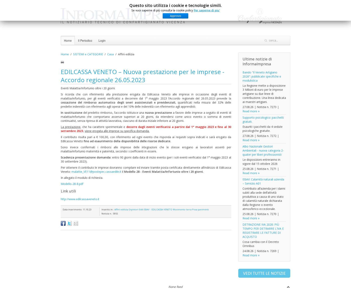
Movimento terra (182, 209)
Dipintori (133, 209)
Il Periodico (85, 40)
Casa (110, 54)
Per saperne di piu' (207, 10)
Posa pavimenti (200, 209)
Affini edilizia (121, 209)
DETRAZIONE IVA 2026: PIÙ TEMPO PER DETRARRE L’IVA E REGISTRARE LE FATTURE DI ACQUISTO (263, 231)
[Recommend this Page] (75, 223)
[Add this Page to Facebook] (63, 223)
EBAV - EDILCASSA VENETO (158, 209)
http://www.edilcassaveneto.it (80, 199)
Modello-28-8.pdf (72, 184)
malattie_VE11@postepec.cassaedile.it (96, 172)
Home (68, 40)
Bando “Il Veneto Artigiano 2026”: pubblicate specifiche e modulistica (262, 76)
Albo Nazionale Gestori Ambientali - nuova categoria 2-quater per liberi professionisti (263, 150)
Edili (141, 209)
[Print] (62, 62)
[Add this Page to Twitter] (69, 223)
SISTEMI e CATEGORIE (88, 54)
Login (102, 40)
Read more (250, 111)
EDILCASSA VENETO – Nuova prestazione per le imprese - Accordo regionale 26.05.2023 (142, 76)
